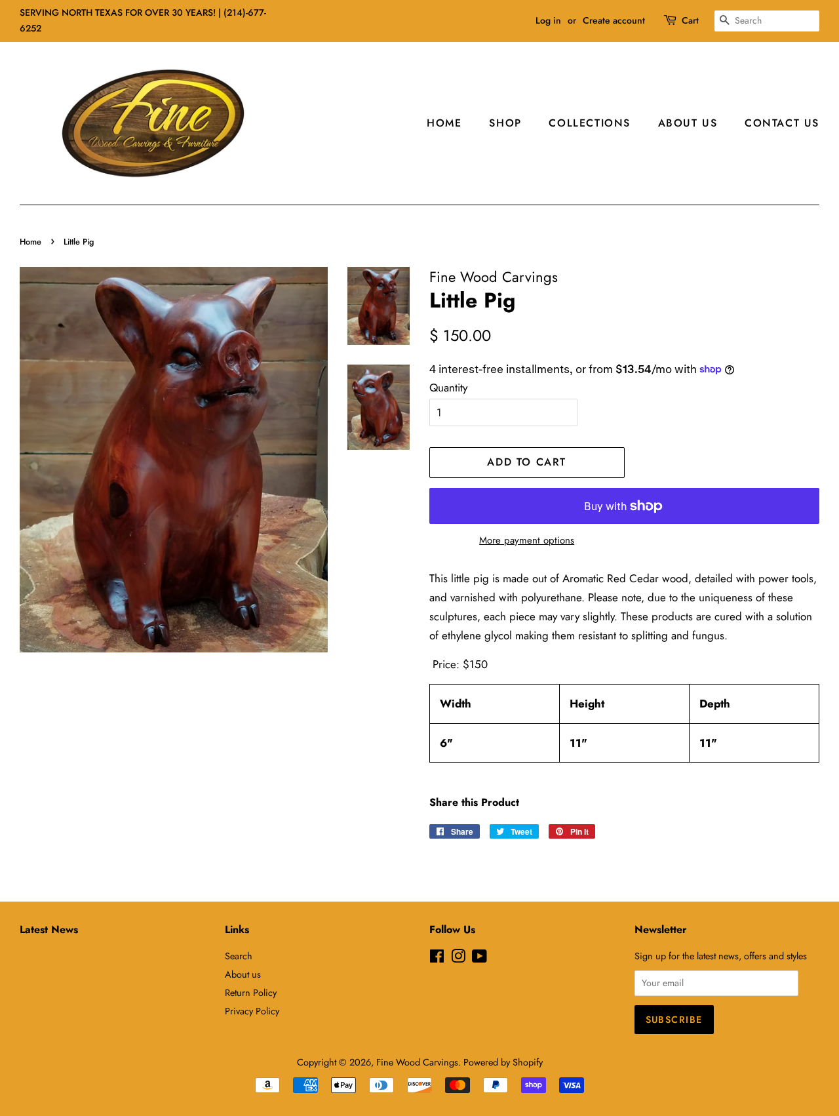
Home (444, 122)
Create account (614, 20)
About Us (688, 122)
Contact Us (782, 122)
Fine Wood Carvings (417, 1062)
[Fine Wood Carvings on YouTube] (479, 958)
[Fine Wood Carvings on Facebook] (436, 958)
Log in (548, 20)
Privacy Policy (252, 1011)
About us (243, 974)
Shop (505, 122)
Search (238, 956)
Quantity (448, 387)
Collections (590, 122)
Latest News (49, 929)
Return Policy (251, 992)
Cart (690, 20)
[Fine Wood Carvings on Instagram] (458, 958)
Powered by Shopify (503, 1062)
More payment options (526, 540)
